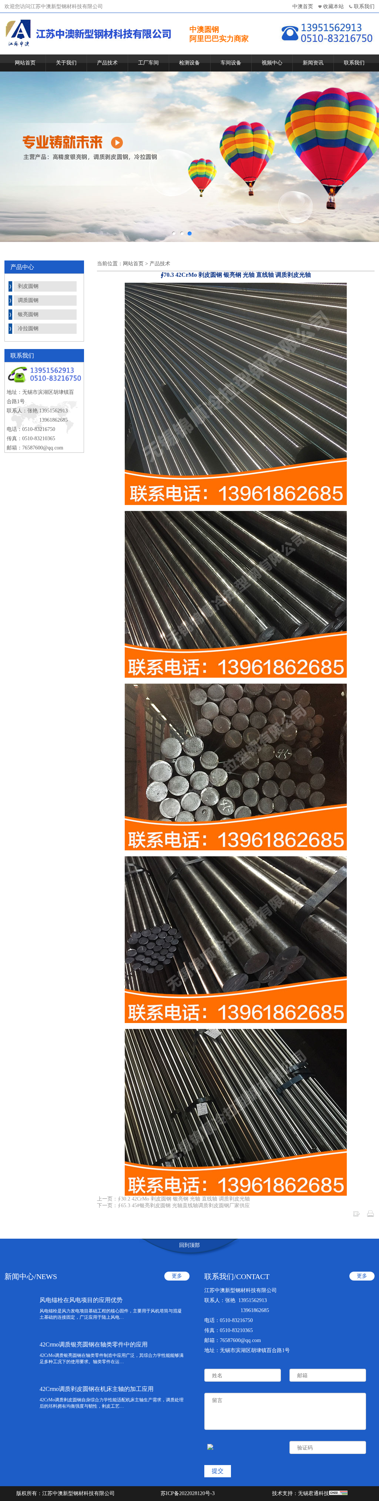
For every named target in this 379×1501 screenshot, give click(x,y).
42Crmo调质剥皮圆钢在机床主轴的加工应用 (97, 1389)
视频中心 (272, 63)
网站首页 (25, 63)
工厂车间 (148, 63)
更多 (177, 1276)
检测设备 (189, 63)
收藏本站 (333, 6)
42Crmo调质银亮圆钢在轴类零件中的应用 (94, 1344)
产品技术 (107, 63)
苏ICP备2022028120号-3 (188, 1493)
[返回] (356, 1216)
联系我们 (364, 6)
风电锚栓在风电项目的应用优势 (81, 1300)
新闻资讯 (313, 63)
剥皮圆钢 (28, 286)
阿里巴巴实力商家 (219, 38)
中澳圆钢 (204, 29)
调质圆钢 (28, 300)
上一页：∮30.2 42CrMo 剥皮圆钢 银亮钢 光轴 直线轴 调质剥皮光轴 (173, 1199)
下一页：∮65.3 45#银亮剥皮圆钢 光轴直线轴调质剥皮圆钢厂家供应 (173, 1205)
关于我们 (66, 63)
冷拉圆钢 (28, 328)
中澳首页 (302, 6)
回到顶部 (189, 1245)
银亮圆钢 (28, 314)
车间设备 (231, 63)
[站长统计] (338, 1493)
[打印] (370, 1216)
